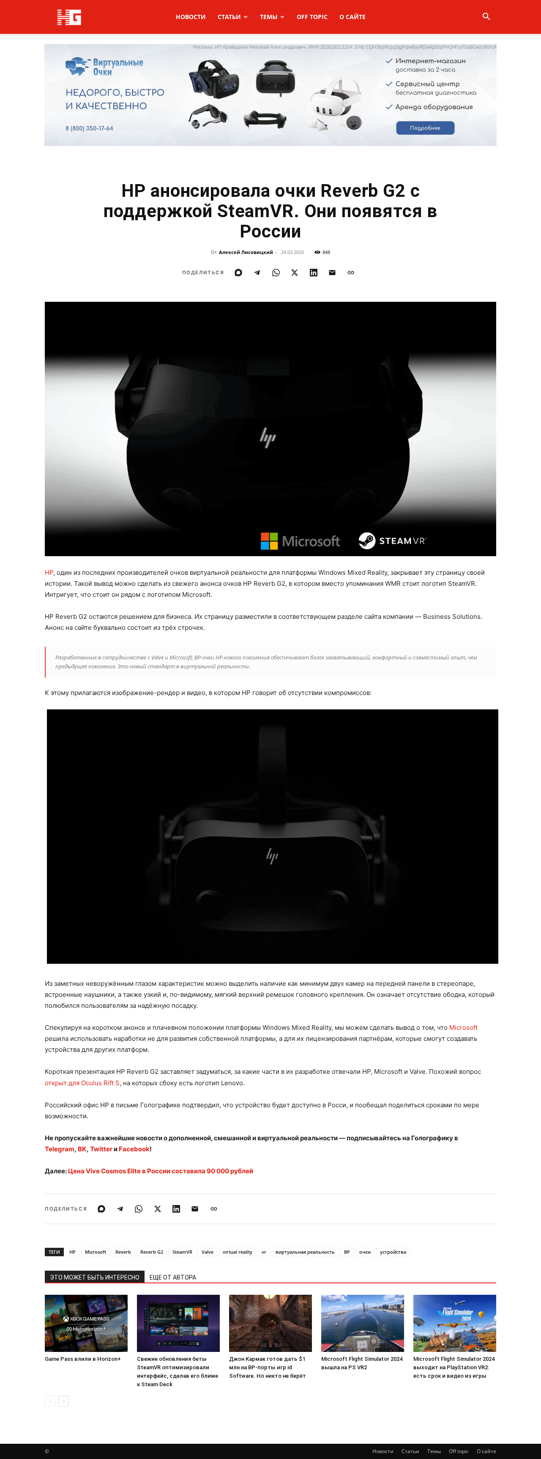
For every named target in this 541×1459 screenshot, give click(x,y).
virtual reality (237, 1252)
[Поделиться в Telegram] (257, 273)
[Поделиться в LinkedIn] (314, 273)
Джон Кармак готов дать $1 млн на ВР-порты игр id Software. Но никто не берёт (267, 1367)
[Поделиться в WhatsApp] (276, 273)
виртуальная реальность (305, 1252)
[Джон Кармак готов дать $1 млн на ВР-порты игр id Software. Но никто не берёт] (270, 1323)
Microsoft (463, 1027)
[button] (486, 18)
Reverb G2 (151, 1252)
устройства (393, 1252)
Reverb (123, 1252)
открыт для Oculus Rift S (82, 1083)
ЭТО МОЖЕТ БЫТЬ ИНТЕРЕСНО (94, 1277)
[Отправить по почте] (332, 273)
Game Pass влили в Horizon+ (83, 1359)
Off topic (312, 17)
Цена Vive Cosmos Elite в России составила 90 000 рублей (160, 1171)
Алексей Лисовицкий (246, 252)
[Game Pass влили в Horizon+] (86, 1323)
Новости (191, 17)
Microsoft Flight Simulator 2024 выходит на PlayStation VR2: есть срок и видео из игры (454, 1367)
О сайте (352, 17)
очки (365, 1252)
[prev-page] (50, 1401)
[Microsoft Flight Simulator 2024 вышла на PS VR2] (362, 1323)
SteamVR (182, 1252)
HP (49, 572)
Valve (207, 1252)
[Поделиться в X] (295, 273)
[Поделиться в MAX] (238, 273)
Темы (269, 17)
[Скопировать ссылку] (351, 273)
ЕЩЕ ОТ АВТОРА (173, 1277)
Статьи (229, 17)
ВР (347, 1252)
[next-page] (63, 1401)
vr (264, 1252)
